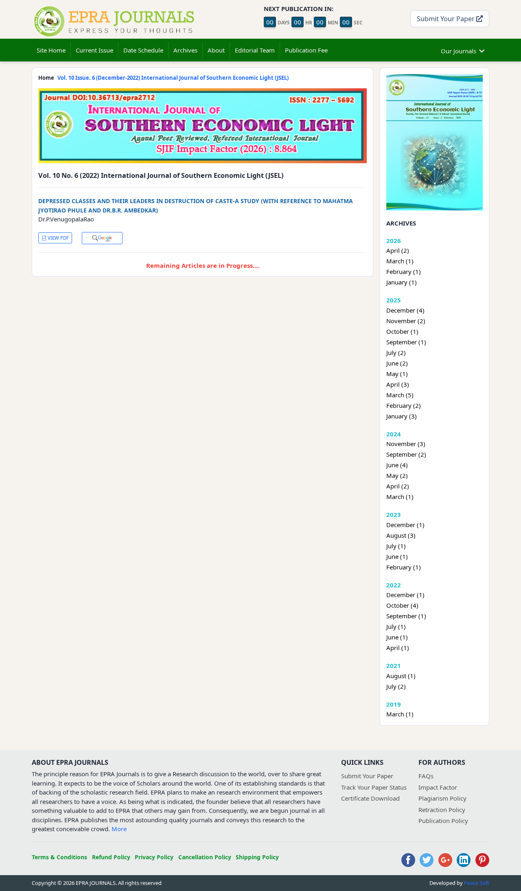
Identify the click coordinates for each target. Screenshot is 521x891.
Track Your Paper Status (374, 787)
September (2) (406, 454)
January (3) (401, 416)
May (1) (397, 374)
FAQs (425, 776)
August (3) (401, 535)
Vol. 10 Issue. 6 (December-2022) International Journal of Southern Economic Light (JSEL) (173, 77)
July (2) (396, 352)
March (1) (400, 261)
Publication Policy (443, 821)
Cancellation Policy (204, 857)
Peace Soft (476, 883)
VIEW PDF (57, 238)
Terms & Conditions (59, 857)
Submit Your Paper (446, 18)
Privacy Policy (154, 857)
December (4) (405, 310)
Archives (185, 50)
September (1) (406, 342)
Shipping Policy (257, 857)
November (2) (405, 321)
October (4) (402, 605)
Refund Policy (111, 857)
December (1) (405, 525)
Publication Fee (306, 50)
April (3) (397, 384)
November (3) (405, 444)
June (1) (397, 556)
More (119, 829)
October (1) (402, 331)
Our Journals (458, 51)
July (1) (396, 546)
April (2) (397, 250)
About (216, 50)
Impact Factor (437, 787)
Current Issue (94, 50)
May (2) (397, 475)
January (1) (401, 282)
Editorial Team (255, 50)
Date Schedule (143, 50)
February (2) (403, 405)
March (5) (400, 395)
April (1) (397, 648)
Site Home (51, 50)
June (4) (397, 465)
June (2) (397, 363)
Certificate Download (370, 798)
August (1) (401, 676)
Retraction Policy (441, 810)
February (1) (403, 271)
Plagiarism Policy (442, 798)
